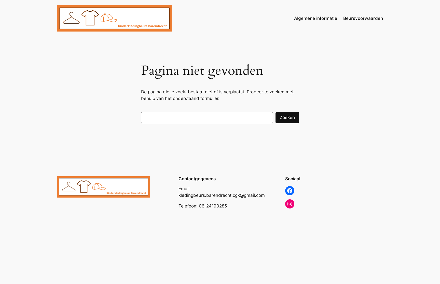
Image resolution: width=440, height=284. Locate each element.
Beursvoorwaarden (363, 18)
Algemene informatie (315, 18)
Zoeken (287, 117)
